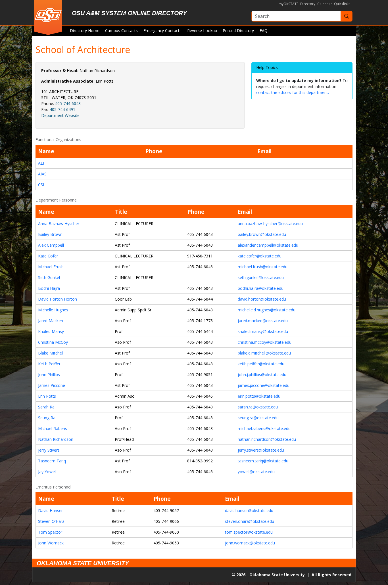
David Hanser (50, 510)
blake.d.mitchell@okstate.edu (264, 353)
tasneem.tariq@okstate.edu (263, 461)
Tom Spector (50, 532)
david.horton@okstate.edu (262, 299)
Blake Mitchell (51, 353)
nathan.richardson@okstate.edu (267, 439)
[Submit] (346, 16)
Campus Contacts (121, 30)
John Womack (51, 543)
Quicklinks (342, 3)
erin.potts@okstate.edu (259, 396)
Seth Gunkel (49, 277)
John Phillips (49, 374)
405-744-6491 (62, 109)
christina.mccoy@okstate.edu (264, 342)
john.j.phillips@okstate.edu (262, 374)
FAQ (264, 30)
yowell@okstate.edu (256, 471)
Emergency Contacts (162, 30)
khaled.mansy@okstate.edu (263, 331)
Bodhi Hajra (49, 288)
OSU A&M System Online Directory (129, 13)
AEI (41, 163)
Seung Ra (46, 417)
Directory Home (84, 30)
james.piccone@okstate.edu (263, 385)
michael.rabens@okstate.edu (264, 428)
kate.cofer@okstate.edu (259, 256)
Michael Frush (51, 266)
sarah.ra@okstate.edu (258, 407)
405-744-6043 (68, 103)
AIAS (42, 174)
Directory (307, 3)
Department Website (60, 115)
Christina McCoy (53, 342)
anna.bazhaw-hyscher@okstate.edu (270, 223)
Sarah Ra (46, 407)
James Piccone (51, 385)
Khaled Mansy (51, 331)
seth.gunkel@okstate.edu (261, 277)
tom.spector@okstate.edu (249, 532)
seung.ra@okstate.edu (258, 417)
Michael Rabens (52, 428)
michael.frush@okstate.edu (262, 266)
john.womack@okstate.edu (250, 543)
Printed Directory (238, 30)
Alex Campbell (51, 245)
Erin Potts (47, 396)
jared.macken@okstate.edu (263, 320)
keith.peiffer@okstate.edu (261, 363)
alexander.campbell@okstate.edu (268, 245)
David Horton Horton (57, 299)
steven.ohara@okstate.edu (249, 521)
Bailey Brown (50, 234)
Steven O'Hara (51, 521)
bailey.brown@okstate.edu (262, 234)
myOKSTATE (288, 3)
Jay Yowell (47, 471)
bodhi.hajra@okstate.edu (260, 288)
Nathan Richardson (55, 439)
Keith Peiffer (49, 363)
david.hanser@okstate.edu (249, 510)
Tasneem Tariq (52, 461)
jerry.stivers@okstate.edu (261, 450)
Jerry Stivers (49, 450)
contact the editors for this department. (292, 92)
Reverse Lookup (202, 30)
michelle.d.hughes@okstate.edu (266, 310)
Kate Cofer (48, 256)
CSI (41, 184)
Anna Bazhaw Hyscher (58, 223)
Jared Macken (50, 320)
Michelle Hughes (53, 310)
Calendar (324, 3)
